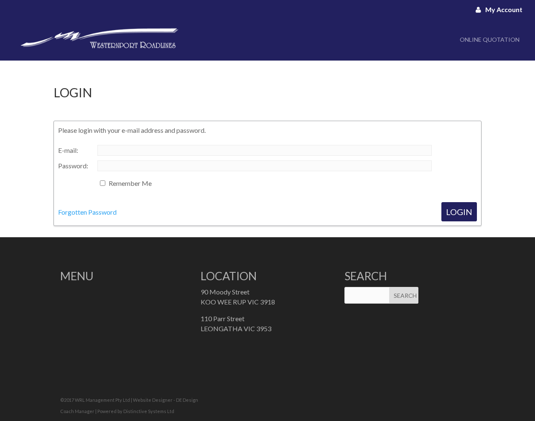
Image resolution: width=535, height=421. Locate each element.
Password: (73, 166)
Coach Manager (77, 411)
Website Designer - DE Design (165, 400)
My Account (503, 9)
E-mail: (68, 150)
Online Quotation (490, 39)
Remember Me (130, 183)
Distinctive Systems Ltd (148, 411)
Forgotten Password (87, 212)
